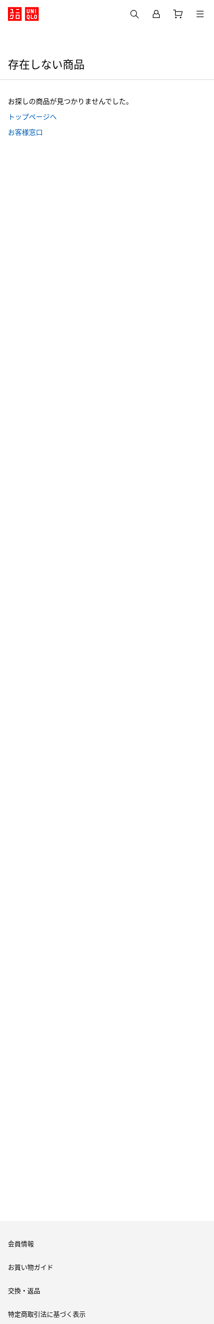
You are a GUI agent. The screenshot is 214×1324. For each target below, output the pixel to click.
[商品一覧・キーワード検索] (200, 14)
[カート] (178, 14)
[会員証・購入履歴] (156, 14)
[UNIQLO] (23, 14)
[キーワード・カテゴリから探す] (134, 14)
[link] (107, 116)
